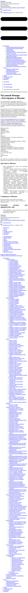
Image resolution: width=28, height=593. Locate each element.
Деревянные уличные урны (16, 386)
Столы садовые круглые (15, 308)
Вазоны (5, 240)
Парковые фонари (13, 296)
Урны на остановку (14, 366)
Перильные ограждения (15, 499)
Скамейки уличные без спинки (16, 317)
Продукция (6, 45)
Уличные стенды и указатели (10, 241)
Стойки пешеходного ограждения (17, 512)
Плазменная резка (10, 582)
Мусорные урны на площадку (16, 345)
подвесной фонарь (9, 119)
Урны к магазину (13, 348)
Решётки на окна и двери (15, 502)
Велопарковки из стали (15, 535)
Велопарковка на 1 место (15, 541)
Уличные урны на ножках (15, 352)
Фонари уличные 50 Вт (15, 283)
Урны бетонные (13, 343)
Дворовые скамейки (14, 335)
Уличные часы (6, 245)
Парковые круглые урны (15, 359)
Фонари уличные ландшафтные (17, 294)
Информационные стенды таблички (18, 434)
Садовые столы (13, 304)
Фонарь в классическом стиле (14, 123)
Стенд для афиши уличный (15, 472)
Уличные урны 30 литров (15, 371)
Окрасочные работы (11, 584)
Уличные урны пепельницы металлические (16, 384)
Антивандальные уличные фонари (17, 290)
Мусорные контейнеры (15, 344)
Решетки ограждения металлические (18, 515)
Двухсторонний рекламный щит (17, 484)
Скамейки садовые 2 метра (15, 305)
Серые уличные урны (14, 357)
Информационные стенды (15, 412)
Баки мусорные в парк (14, 372)
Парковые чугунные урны (15, 393)
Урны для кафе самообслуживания (17, 389)
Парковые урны (13, 362)
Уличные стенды (13, 417)
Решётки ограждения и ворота (16, 496)
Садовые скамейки (13, 301)
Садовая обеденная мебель (15, 312)
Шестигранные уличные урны (16, 397)
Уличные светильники (14, 267)
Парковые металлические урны (17, 391)
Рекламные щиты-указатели (16, 483)
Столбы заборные (13, 501)
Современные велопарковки (16, 532)
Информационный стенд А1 (16, 467)
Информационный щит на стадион (17, 489)
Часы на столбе (13, 552)
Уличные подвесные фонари (16, 295)
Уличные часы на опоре (15, 547)
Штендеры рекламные (14, 418)
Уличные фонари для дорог (16, 289)
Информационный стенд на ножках (18, 451)
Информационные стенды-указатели (18, 457)
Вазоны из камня (13, 406)
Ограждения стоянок (14, 519)
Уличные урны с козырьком (16, 367)
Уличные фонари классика (15, 285)
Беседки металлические (18, 560)
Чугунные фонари (13, 262)
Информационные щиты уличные (17, 438)
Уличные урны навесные (15, 368)
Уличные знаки (13, 411)
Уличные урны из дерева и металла (17, 402)
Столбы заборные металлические (17, 508)
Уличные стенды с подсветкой (16, 460)
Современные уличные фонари (16, 271)
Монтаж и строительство (12, 580)
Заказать (3, 129)
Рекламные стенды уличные (16, 430)
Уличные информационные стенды (17, 420)
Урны (4, 239)
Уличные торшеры (13, 263)
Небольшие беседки (17, 561)
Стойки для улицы (13, 421)
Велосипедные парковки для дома (17, 523)
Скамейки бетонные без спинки (17, 332)
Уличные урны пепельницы (16, 377)
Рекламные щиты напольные (16, 436)
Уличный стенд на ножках (15, 452)
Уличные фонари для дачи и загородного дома (16, 276)
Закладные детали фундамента (16, 498)
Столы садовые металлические (16, 314)
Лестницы (5, 250)
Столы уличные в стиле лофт (16, 336)
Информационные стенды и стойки (18, 439)
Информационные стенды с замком (18, 458)
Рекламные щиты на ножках (16, 426)
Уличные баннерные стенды (16, 469)
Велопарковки (6, 244)
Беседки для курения (17, 562)
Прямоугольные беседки (18, 564)
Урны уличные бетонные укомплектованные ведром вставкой (18, 374)
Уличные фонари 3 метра (15, 265)
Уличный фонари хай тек (15, 291)
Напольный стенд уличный (16, 478)
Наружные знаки (13, 422)
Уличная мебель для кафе (15, 316)
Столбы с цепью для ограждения (17, 507)
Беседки (11, 556)
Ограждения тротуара (14, 511)
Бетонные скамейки (14, 303)
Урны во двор (12, 376)
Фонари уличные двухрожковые (17, 286)
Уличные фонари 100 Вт (15, 282)
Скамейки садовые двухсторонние (17, 328)
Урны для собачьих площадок (16, 398)
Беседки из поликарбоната (18, 557)
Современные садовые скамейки (17, 322)
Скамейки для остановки (15, 334)
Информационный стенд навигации (18, 463)
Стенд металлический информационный (14, 441)
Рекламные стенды (13, 416)
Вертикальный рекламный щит (17, 485)
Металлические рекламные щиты (17, 435)
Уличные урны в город (14, 364)
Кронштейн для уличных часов (16, 550)
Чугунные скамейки (14, 300)
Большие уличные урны (15, 353)
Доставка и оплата (7, 76)
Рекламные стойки (13, 415)
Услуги (5, 67)
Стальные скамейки (14, 299)
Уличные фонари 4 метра (15, 269)
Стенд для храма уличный (15, 471)
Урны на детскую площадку (16, 390)
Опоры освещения (13, 268)
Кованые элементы (8, 252)
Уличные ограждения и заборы (11, 243)
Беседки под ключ (16, 559)
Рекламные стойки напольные (16, 424)
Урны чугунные (13, 341)
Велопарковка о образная (15, 543)
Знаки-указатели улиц (14, 492)
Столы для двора (13, 337)
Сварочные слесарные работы (13, 586)
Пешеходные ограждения (15, 510)
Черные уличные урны (14, 349)
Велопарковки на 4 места (15, 530)
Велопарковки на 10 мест (15, 529)
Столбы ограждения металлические (18, 506)
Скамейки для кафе (14, 331)
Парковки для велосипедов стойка (17, 521)
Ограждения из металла (15, 514)
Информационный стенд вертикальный (15, 449)
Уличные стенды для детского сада (17, 470)
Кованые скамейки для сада (16, 310)
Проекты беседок (16, 570)
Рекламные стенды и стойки (16, 408)
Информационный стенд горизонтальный (15, 462)
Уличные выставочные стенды (16, 475)
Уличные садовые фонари (15, 273)
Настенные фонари (14, 264)
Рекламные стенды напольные (16, 427)
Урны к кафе (12, 388)
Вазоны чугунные (13, 404)
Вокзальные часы (13, 551)
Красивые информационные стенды (18, 456)
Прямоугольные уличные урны (16, 358)
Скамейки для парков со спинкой (17, 309)
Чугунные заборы (13, 516)
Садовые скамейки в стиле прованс (18, 323)
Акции (5, 75)
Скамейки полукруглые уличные (17, 318)
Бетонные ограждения (14, 503)
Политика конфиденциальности (8, 254)
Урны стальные (13, 340)
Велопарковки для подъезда (16, 542)
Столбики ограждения (14, 497)
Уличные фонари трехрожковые (17, 287)
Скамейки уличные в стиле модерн (17, 327)
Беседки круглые (16, 565)
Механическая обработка (12, 583)
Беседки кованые (16, 566)
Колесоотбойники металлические (17, 517)
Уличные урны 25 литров (15, 363)
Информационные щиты (15, 413)
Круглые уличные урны (15, 346)
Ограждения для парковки (15, 505)
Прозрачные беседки (17, 568)
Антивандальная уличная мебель (17, 330)
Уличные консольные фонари (16, 278)
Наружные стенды (13, 429)
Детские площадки (8, 248)
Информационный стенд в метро (17, 447)
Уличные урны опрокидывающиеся (18, 361)
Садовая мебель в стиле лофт (16, 313)
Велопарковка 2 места (14, 539)
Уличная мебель (7, 237)
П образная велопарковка (15, 533)
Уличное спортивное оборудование (12, 249)
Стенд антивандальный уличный (17, 474)
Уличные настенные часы (15, 553)
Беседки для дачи (16, 569)
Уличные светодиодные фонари (17, 274)
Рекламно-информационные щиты (17, 490)
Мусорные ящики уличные (15, 370)
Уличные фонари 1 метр (15, 272)
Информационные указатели (16, 409)
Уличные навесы (7, 246)
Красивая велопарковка (15, 534)
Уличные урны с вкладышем (16, 350)
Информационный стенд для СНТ (17, 443)
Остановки (12, 571)
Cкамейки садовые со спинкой (16, 307)
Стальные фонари (13, 260)
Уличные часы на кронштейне (16, 546)
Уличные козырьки (13, 573)
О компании (6, 78)
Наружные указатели (14, 425)
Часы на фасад (12, 548)
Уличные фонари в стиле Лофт (16, 292)
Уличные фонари (7, 236)
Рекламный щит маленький (16, 481)
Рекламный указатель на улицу (16, 493)
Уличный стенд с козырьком (16, 476)
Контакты (5, 79)
